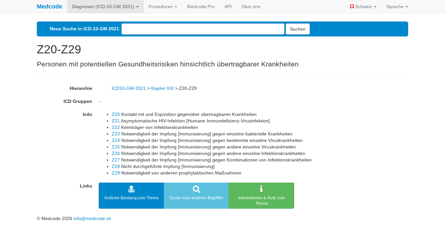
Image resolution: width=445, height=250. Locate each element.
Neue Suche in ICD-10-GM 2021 (84, 28)
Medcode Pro (201, 6)
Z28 (116, 166)
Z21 (116, 120)
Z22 (116, 127)
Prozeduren (161, 6)
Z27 (116, 159)
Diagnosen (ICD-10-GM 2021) (104, 6)
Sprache (395, 6)
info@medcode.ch (92, 218)
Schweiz (363, 6)
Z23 (116, 133)
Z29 (116, 172)
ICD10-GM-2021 (129, 88)
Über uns (250, 6)
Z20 (116, 114)
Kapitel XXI (162, 88)
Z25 (116, 146)
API (228, 6)
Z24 (116, 140)
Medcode (49, 6)
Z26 (116, 153)
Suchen (298, 29)
